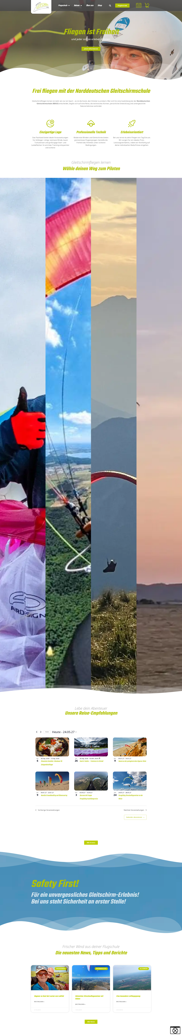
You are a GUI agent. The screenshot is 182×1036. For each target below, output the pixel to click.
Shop (100, 5)
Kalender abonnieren (134, 817)
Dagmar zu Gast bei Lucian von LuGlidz (49, 996)
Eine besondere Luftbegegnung (128, 996)
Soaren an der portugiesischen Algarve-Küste (132, 761)
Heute (47, 732)
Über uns (89, 5)
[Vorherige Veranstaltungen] (36, 732)
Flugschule (62, 5)
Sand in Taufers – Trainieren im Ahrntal (91, 761)
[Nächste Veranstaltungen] (40, 732)
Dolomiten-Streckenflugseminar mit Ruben (89, 997)
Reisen (76, 5)
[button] (110, 5)
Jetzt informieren (91, 49)
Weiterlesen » (39, 1002)
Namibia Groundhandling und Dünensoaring (54, 795)
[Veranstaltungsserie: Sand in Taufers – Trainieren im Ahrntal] (99, 758)
